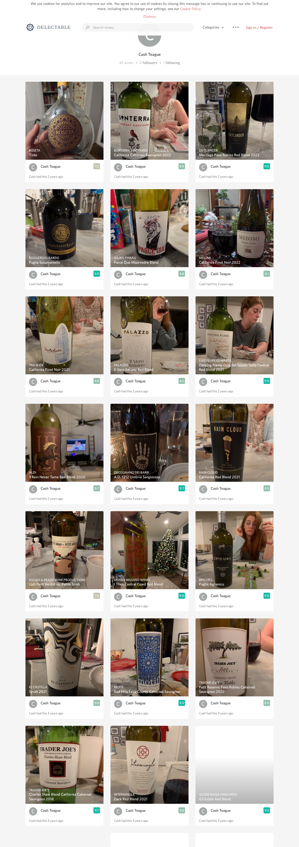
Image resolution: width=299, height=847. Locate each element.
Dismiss (149, 16)
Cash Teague (51, 166)
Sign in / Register (259, 27)
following (173, 62)
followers (150, 62)
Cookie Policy (190, 9)
